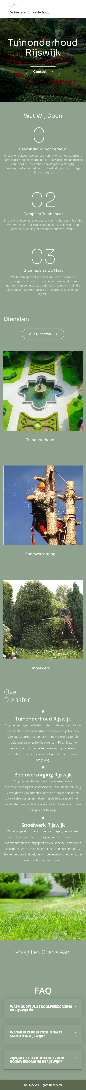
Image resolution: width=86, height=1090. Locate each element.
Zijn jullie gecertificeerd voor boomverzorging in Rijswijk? (37, 1060)
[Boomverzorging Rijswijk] (43, 767)
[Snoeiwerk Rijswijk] (43, 817)
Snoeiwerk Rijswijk (43, 824)
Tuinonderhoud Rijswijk (43, 718)
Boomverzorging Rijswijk (43, 774)
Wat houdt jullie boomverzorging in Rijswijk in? (41, 1008)
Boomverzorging (40, 554)
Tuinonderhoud (40, 440)
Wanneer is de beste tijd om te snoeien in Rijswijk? (36, 1034)
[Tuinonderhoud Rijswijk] (43, 711)
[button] (43, 1008)
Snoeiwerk (40, 668)
